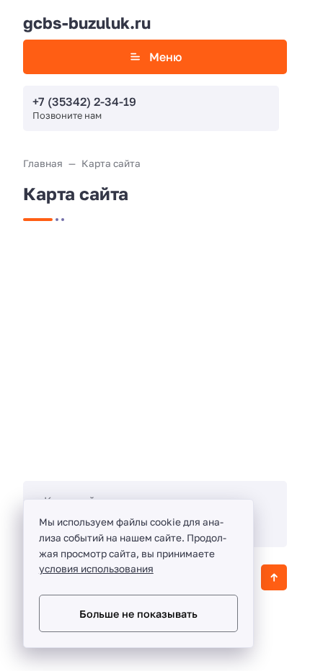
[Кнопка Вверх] (274, 577)
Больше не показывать (138, 614)
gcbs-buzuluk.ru (87, 23)
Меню (165, 57)
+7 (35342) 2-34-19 (84, 101)
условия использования (96, 569)
